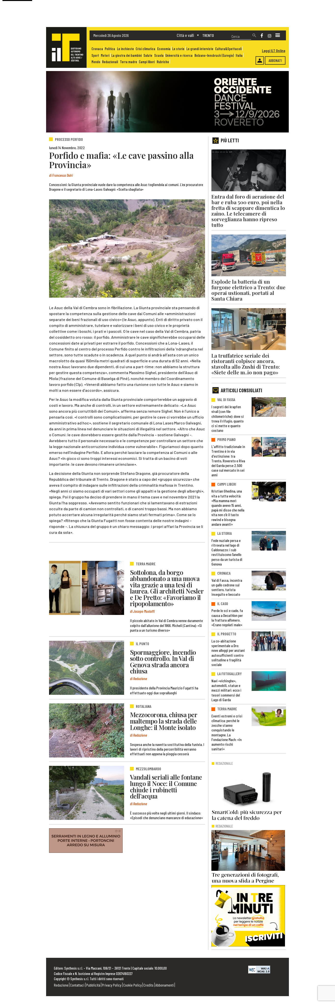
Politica (110, 49)
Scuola (159, 55)
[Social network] (262, 35)
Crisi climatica (145, 49)
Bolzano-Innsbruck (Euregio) (214, 55)
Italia (239, 55)
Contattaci (77, 985)
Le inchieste (125, 49)
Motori (105, 55)
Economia (163, 49)
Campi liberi (147, 62)
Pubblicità (93, 985)
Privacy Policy (111, 985)
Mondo (95, 62)
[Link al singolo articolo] (86, 588)
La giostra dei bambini (126, 55)
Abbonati (275, 60)
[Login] (260, 60)
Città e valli (185, 35)
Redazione (61, 985)
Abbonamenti (164, 985)
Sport (95, 55)
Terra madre (128, 62)
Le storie (178, 49)
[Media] (277, 35)
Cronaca (97, 49)
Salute (147, 55)
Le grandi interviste (199, 49)
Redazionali (110, 62)
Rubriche (163, 62)
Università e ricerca (179, 55)
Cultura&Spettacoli (228, 49)
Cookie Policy (132, 985)
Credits (148, 985)
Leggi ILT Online (273, 50)
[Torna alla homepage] (66, 47)
